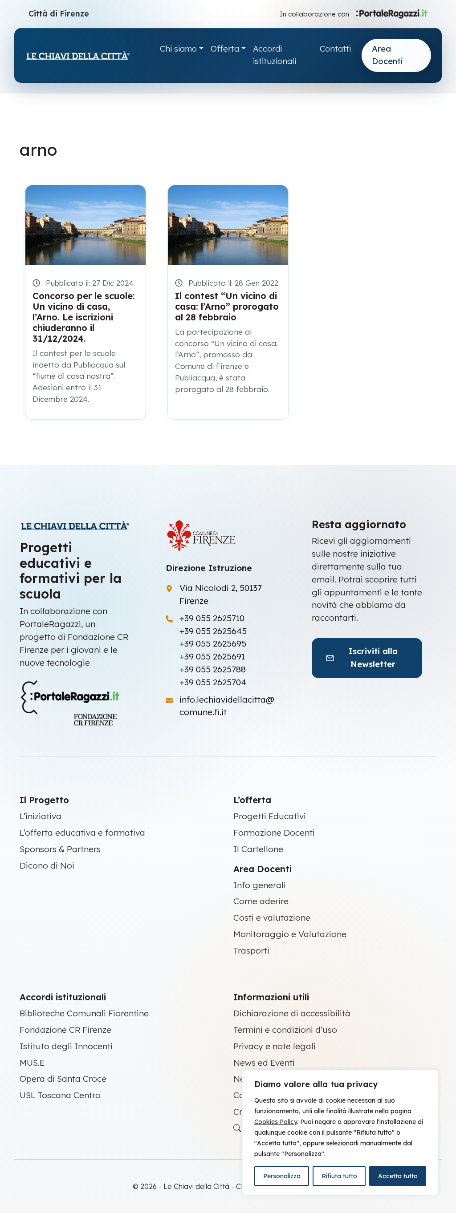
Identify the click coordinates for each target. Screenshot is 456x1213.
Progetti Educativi (269, 816)
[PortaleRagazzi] (392, 13)
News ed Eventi (264, 1062)
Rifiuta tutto (339, 1176)
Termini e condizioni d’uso (285, 1029)
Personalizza (282, 1176)
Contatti (335, 49)
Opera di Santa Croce (63, 1078)
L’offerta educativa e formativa (82, 832)
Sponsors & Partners (60, 849)
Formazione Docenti (274, 832)
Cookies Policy (275, 1122)
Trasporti (251, 950)
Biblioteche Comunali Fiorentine (84, 1013)
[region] (340, 1132)
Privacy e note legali (274, 1046)
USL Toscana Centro (60, 1095)
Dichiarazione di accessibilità (291, 1013)
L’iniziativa (40, 816)
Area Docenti (387, 55)
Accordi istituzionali (274, 55)
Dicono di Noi (47, 865)
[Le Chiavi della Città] (87, 55)
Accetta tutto (398, 1176)
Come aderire (261, 901)
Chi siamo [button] (178, 49)
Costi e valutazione (271, 917)
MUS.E (32, 1062)
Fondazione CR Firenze (65, 1029)
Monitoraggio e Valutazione (289, 934)
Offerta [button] (225, 49)
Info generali (259, 885)
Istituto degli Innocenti (66, 1046)
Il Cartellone (258, 849)
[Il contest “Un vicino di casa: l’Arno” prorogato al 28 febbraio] (228, 225)
